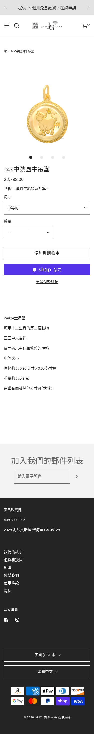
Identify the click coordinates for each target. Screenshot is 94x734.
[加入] (77, 477)
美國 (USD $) (45, 655)
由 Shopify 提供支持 (57, 717)
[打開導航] (7, 25)
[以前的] (5, 7)
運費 (19, 189)
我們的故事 (13, 552)
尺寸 (7, 197)
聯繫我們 (11, 575)
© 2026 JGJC (33, 717)
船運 (7, 568)
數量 (7, 221)
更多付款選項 (47, 282)
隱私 (7, 591)
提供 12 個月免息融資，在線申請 (47, 8)
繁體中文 (45, 672)
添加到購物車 (47, 253)
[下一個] (88, 7)
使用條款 (11, 583)
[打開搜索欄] (18, 25)
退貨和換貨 (13, 560)
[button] (47, 104)
